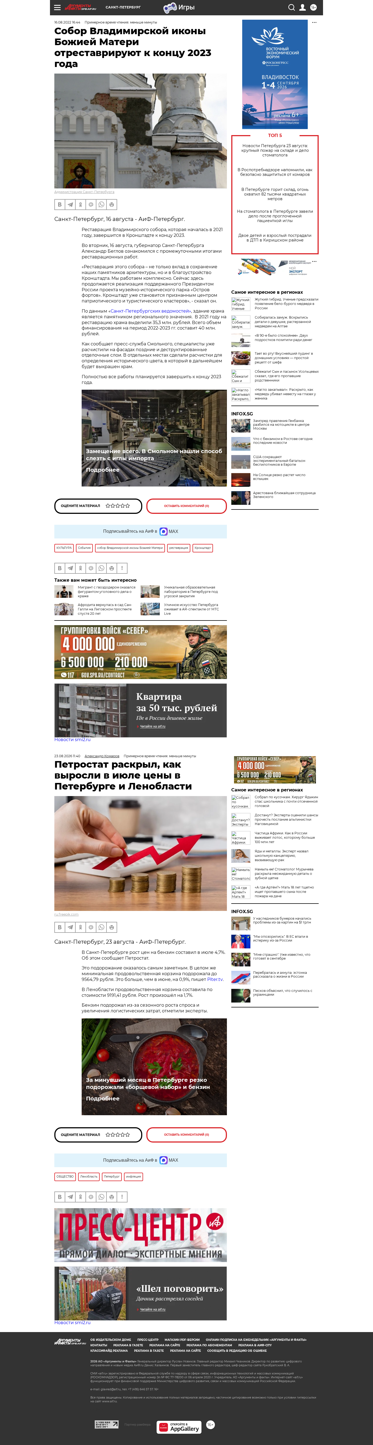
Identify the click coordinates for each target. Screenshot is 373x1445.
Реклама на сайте (164, 1345)
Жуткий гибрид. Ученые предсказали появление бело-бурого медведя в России (286, 303)
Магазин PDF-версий (182, 1340)
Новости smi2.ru (72, 739)
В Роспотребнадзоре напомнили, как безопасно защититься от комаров (275, 172)
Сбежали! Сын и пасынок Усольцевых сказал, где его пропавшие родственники (287, 375)
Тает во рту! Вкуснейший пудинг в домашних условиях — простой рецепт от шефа (284, 357)
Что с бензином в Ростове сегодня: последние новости (283, 441)
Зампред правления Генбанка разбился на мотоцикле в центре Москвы (281, 424)
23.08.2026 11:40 (67, 756)
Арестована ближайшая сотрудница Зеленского (284, 495)
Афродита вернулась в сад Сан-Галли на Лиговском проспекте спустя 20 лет (105, 609)
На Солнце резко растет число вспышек (279, 477)
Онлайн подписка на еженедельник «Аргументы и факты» (256, 1340)
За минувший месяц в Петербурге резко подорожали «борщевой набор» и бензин (148, 1083)
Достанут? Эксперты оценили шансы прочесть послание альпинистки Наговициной (286, 819)
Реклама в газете (128, 1345)
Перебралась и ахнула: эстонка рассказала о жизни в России (280, 974)
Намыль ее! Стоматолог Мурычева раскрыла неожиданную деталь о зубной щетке (284, 873)
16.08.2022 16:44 (67, 22)
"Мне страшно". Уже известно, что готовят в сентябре (281, 956)
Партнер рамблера (137, 1424)
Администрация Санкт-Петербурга (84, 192)
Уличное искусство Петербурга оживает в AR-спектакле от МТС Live (191, 609)
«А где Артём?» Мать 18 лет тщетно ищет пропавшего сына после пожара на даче (284, 891)
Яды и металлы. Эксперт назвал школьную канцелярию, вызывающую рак (282, 855)
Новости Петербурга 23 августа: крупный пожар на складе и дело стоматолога (275, 151)
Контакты (98, 1345)
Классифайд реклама (109, 1351)
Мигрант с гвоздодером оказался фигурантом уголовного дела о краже (106, 591)
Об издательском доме (110, 1340)
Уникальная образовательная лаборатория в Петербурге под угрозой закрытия (191, 591)
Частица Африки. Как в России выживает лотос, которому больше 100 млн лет (285, 837)
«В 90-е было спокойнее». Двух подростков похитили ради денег (283, 337)
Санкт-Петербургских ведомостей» (151, 311)
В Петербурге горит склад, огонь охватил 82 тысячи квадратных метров (275, 194)
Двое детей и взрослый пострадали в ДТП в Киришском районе (275, 238)
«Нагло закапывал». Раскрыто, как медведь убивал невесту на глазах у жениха (285, 394)
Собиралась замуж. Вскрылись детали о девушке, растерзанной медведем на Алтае (283, 321)
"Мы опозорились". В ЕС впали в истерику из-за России (280, 938)
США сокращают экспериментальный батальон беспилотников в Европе (279, 461)
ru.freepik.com (66, 914)
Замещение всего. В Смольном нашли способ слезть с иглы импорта (154, 455)
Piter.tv (215, 979)
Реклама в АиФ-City (255, 1345)
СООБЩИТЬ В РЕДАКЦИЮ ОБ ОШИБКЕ (237, 1351)
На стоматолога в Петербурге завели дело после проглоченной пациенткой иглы (275, 216)
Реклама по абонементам (209, 1345)
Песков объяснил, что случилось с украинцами (282, 993)
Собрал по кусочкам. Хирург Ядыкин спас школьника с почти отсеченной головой (286, 801)
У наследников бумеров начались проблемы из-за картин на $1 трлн (282, 920)
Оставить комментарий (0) (186, 506)
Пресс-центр (147, 1340)
